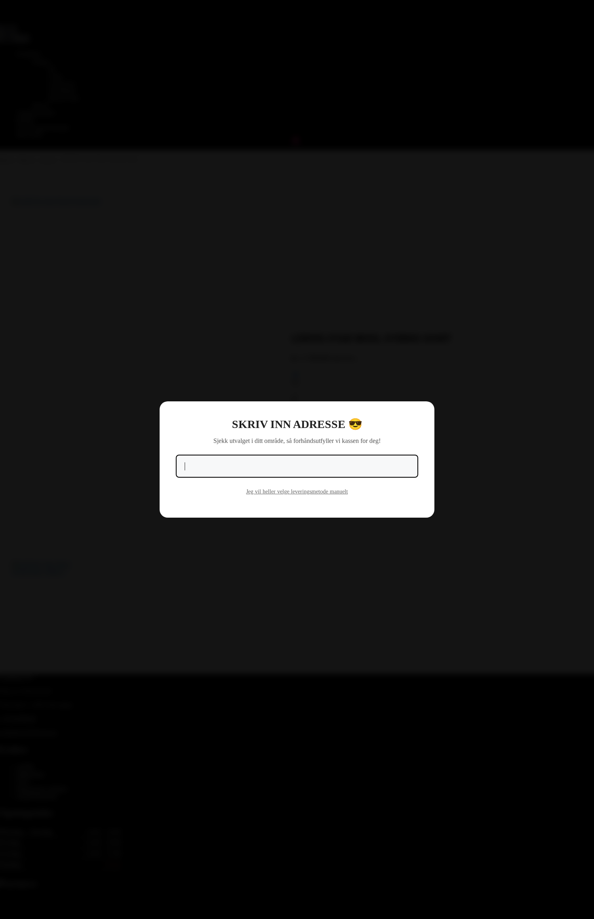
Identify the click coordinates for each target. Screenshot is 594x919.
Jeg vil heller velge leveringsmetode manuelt (297, 492)
